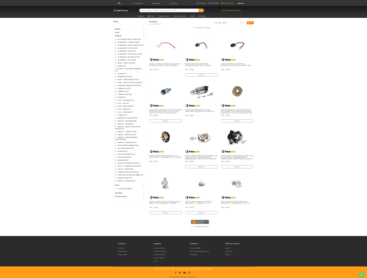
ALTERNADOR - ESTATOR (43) (127, 48)
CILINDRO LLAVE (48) (124, 94)
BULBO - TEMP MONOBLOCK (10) (128, 80)
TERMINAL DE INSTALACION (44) (128, 172)
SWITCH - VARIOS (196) (125, 169)
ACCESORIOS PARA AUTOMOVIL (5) (129, 39)
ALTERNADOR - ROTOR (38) (126, 60)
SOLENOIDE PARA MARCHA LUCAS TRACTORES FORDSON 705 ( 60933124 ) (200, 110)
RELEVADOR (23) (123, 160)
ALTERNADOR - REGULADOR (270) (128, 57)
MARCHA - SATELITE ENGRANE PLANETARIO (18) (126, 138)
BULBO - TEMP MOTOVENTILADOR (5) (129, 82)
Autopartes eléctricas (159, 248)
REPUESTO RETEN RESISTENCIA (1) (128, 163)
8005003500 (202, 3)
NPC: (151, 69)
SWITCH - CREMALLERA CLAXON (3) (129, 166)
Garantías (227, 254)
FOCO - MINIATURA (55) (125, 106)
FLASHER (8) (121, 97)
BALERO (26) (121, 66)
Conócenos (173, 3)
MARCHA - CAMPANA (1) (125, 124)
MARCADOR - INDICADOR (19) (127, 118)
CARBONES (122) (123, 91)
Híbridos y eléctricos (179, 16)
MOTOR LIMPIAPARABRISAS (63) (128, 145)
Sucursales (201, 16)
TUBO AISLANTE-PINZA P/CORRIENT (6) (130, 175)
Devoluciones (229, 251)
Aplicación (201, 75)
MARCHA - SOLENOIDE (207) (126, 142)
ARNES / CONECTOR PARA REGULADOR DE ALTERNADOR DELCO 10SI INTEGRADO (165, 64)
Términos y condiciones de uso (189, 277)
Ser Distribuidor (138, 3)
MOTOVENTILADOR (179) (125, 148)
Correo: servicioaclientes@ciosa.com (199, 251)
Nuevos (156, 261)
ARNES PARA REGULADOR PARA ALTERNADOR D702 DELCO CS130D (198, 64)
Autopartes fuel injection (160, 251)
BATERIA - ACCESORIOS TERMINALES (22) (128, 70)
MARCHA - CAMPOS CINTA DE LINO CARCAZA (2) (128, 128)
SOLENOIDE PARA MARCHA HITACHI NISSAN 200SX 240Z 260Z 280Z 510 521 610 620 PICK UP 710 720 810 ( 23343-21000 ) (165, 111)
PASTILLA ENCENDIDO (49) (126, 154)
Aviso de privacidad (174, 277)
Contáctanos (156, 3)
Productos (141, 16)
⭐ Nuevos (151, 16)
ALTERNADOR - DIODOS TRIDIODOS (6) (130, 45)
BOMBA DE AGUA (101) (124, 77)
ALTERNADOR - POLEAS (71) (126, 51)
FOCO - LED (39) (123, 103)
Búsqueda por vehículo (233, 10)
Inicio (150, 24)
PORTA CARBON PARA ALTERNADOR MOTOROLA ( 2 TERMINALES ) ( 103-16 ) (235, 202)
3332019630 (215, 3)
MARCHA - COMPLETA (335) (126, 132)
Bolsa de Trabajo (122, 251)
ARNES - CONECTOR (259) (126, 63)
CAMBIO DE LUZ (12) (124, 88)
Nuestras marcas (163, 16)
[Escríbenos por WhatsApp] (361, 275)
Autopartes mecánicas (159, 254)
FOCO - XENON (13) (123, 109)
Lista (243, 22)
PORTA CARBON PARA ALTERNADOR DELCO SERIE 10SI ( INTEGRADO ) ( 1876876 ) (165, 202)
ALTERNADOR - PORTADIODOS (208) (129, 54)
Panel (251, 22)
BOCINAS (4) (121, 74)
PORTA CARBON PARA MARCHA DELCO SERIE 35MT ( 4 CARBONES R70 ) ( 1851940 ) (165, 156)
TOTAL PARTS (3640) (124, 189)
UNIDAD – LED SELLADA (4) (126, 181)
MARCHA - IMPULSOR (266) (126, 135)
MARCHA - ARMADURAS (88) (127, 121)
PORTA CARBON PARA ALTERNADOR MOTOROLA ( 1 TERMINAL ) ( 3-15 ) (198, 202)
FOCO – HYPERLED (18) (125, 112)
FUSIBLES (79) (122, 115)
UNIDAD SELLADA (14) (124, 178)
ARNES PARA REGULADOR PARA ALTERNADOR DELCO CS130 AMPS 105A (235, 64)
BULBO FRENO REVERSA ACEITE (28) (129, 85)
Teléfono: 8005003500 (195, 248)
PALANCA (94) (122, 151)
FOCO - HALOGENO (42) (125, 100)
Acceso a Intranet (122, 254)
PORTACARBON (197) (124, 157)
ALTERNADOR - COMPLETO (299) (128, 42)
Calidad (192, 16)
